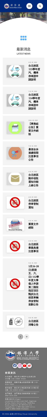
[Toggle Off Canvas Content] (29, 6)
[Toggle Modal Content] (40, 6)
